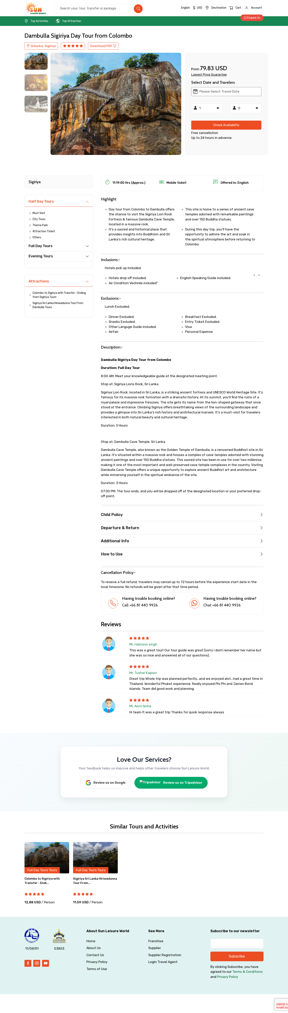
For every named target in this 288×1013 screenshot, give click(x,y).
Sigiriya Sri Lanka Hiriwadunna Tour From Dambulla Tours (58, 305)
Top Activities (39, 21)
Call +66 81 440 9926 (140, 605)
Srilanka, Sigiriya (43, 46)
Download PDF (101, 46)
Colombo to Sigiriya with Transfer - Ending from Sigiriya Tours (59, 295)
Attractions (39, 281)
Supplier (154, 948)
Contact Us (95, 955)
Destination (218, 7)
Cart (238, 7)
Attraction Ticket (44, 231)
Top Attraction (71, 21)
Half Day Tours (41, 201)
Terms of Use (96, 969)
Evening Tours (41, 256)
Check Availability (226, 125)
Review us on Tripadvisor (182, 783)
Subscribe (237, 956)
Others (37, 237)
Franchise (155, 941)
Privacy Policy (96, 962)
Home (90, 941)
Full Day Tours (41, 246)
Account (256, 7)
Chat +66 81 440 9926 (222, 605)
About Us (93, 948)
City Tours (39, 219)
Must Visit (39, 213)
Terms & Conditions (247, 972)
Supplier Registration (164, 955)
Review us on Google (109, 783)
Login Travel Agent (163, 962)
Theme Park (40, 225)
